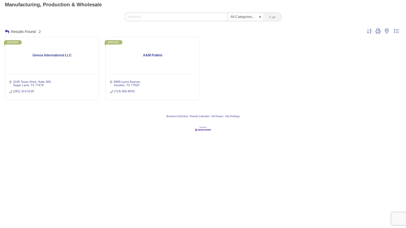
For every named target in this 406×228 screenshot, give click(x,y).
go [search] (274, 17)
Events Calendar (199, 116)
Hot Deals (217, 116)
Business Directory (177, 116)
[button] (7, 31)
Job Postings (232, 116)
